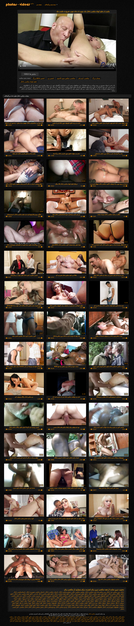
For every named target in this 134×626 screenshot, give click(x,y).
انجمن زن (51, 78)
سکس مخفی (46, 621)
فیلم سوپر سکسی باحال (82, 605)
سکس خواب (17, 617)
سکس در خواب (51, 617)
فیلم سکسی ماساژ (119, 621)
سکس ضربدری (89, 617)
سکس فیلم (77, 621)
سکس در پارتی (111, 619)
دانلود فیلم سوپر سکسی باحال (98, 594)
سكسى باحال (51, 598)
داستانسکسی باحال (20, 592)
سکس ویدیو (91, 621)
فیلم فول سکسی (79, 617)
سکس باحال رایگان (65, 599)
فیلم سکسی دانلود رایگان (34, 618)
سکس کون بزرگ (109, 621)
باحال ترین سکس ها (103, 592)
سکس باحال (30, 3)
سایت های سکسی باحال (86, 598)
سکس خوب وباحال (28, 599)
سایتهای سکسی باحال (71, 598)
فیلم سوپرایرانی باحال (67, 605)
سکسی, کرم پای (83, 78)
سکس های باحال (75, 601)
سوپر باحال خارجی (40, 598)
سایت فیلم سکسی (71, 619)
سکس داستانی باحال (113, 601)
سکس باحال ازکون (101, 599)
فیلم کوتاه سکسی (93, 618)
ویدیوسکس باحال (49, 607)
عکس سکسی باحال (81, 603)
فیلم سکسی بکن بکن (116, 618)
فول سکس (84, 621)
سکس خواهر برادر (27, 621)
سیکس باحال (111, 603)
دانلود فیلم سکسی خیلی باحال (23, 594)
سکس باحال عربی (52, 599)
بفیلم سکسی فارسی (36, 619)
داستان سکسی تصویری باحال (35, 592)
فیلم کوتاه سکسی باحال (29, 82)
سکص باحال (32, 601)
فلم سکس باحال (37, 603)
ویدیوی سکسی (70, 618)
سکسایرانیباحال (41, 601)
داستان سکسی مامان (15, 619)
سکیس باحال (15, 601)
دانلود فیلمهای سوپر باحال (101, 596)
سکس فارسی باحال (87, 601)
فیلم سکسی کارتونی (22, 618)
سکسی (45, 617)
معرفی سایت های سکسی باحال (78, 607)
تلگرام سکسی (24, 617)
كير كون (118, 619)
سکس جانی (62, 618)
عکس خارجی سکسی (99, 617)
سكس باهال (60, 598)
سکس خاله (53, 621)
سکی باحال (23, 601)
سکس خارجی (55, 618)
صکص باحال (102, 603)
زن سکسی (85, 618)
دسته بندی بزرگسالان (50, 4)
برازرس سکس (53, 619)
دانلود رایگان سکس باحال (116, 594)
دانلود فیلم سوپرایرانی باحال (79, 594)
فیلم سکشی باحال (42, 605)
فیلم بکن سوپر (61, 621)
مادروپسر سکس (26, 619)
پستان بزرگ (96, 78)
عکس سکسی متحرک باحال (66, 603)
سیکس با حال (119, 603)
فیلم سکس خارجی (37, 621)
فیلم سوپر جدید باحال (112, 605)
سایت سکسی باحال (101, 598)
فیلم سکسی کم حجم (15, 621)
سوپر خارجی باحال (28, 598)
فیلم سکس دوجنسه (101, 619)
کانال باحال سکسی (25, 607)
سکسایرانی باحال (52, 601)
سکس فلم (93, 619)
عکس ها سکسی (60, 617)
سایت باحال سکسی (114, 598)
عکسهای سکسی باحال (50, 603)
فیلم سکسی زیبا (46, 618)
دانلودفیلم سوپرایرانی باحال (49, 596)
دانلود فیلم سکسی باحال (62, 594)
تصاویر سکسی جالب (78, 592)
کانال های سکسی (99, 621)
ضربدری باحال (93, 603)
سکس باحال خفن (88, 599)
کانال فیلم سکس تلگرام (83, 619)
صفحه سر (39, 4)
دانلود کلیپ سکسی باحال (66, 596)
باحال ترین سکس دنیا (117, 592)
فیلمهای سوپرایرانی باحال (111, 607)
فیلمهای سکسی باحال (95, 607)
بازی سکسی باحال (91, 592)
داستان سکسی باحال (51, 592)
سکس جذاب (78, 618)
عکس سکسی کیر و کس (35, 617)
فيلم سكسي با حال (25, 603)
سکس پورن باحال (63, 601)
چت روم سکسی (69, 621)
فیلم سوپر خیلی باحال (97, 605)
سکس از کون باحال (114, 599)
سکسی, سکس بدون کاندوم (66, 78)
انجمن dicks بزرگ (38, 78)
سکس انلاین (121, 617)
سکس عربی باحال (100, 601)
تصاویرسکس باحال (65, 592)
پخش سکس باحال (38, 607)
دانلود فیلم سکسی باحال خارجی (44, 594)
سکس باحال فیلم (40, 599)
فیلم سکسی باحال (54, 605)
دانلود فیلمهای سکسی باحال (83, 596)
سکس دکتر (46, 619)
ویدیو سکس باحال (61, 607)
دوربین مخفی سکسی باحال (31, 596)
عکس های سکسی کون (112, 617)
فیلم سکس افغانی (70, 617)
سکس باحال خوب (77, 599)
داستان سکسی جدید (104, 618)
